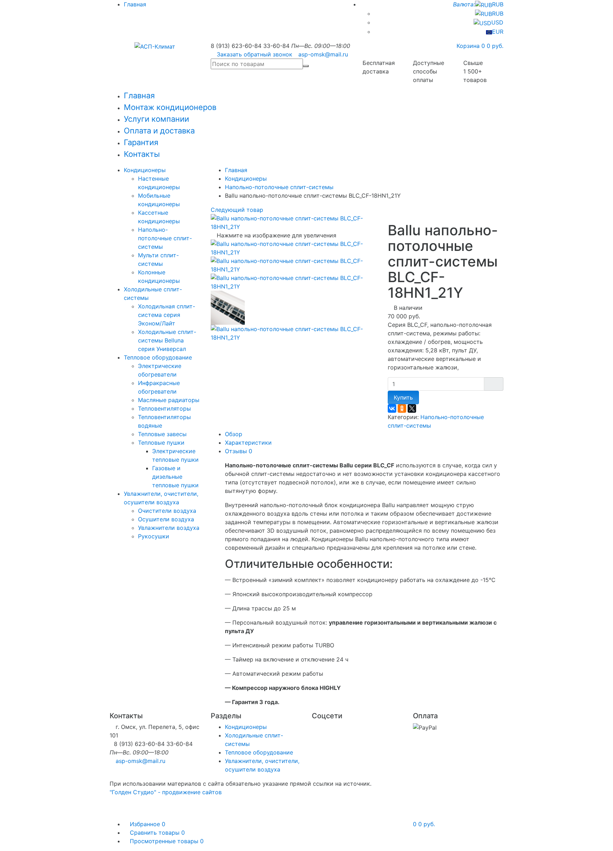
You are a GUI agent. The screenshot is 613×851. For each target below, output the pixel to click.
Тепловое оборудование (158, 357)
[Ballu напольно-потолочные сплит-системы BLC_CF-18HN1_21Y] (294, 247)
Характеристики (248, 442)
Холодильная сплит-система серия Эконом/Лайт (166, 315)
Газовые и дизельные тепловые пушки (175, 477)
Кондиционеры (145, 170)
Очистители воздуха (167, 510)
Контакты (142, 154)
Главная (135, 4)
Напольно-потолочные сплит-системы (165, 238)
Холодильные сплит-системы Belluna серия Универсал (167, 340)
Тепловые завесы (162, 434)
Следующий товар (238, 209)
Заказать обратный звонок (254, 54)
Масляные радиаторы (168, 399)
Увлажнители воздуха (168, 527)
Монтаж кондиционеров (170, 107)
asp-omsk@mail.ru (323, 54)
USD (497, 22)
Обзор (233, 434)
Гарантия (141, 142)
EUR (497, 31)
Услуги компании (156, 118)
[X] (412, 408)
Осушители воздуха (166, 519)
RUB (478, 4)
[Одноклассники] (402, 408)
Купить (403, 397)
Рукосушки (153, 536)
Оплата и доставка (159, 130)
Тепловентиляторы (164, 408)
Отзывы (238, 451)
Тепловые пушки (161, 442)
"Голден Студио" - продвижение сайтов (166, 792)
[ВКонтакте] (392, 408)
